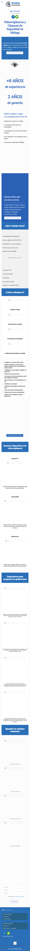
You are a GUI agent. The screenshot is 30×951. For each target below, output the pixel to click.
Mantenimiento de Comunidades (9, 928)
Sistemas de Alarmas (7, 914)
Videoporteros (6, 925)
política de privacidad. (19, 896)
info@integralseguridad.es (7, 936)
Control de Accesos (7, 918)
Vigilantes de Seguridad (8, 923)
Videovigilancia (6, 916)
